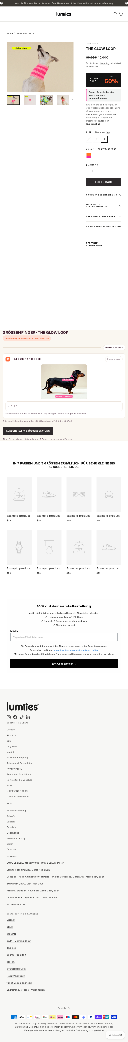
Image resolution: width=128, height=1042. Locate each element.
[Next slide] (126, 3)
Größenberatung (16, 838)
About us (11, 735)
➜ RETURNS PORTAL (18, 791)
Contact (11, 729)
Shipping (105, 63)
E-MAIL (14, 631)
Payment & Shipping (17, 757)
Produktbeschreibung (102, 195)
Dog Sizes (12, 746)
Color (101, 149)
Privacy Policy (14, 768)
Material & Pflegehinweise (97, 206)
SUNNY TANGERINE (89, 155)
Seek (9, 785)
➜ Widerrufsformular (18, 796)
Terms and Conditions (19, 774)
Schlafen (11, 816)
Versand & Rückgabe (100, 216)
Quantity (92, 165)
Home (10, 33)
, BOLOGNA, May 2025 (25, 883)
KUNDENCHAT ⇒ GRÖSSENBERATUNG (28, 430)
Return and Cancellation (20, 763)
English (62, 1008)
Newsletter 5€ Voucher (19, 780)
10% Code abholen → (64, 663)
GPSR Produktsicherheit (103, 226)
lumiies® (92, 43)
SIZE (95, 132)
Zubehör (11, 827)
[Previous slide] (1, 3)
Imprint (10, 752)
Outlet (10, 844)
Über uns (12, 849)
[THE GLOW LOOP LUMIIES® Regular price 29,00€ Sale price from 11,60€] (89, 265)
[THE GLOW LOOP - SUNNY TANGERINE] (88, 283)
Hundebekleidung (16, 810)
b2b (9, 741)
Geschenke (13, 832)
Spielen (11, 821)
